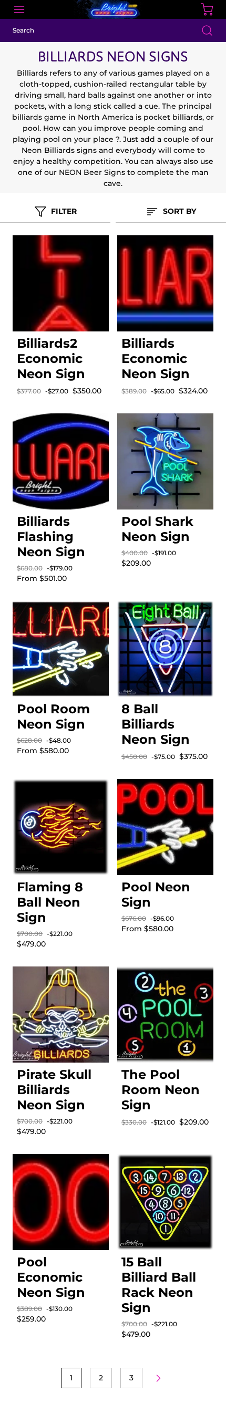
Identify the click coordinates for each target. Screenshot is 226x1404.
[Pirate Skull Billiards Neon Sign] (61, 1014)
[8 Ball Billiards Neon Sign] (165, 649)
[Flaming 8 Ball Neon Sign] (61, 827)
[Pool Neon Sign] (165, 827)
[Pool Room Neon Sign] (61, 649)
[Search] (201, 30)
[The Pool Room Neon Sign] (165, 1014)
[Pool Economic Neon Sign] (61, 1202)
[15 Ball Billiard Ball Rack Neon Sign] (165, 1202)
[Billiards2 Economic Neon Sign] (61, 283)
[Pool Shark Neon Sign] (165, 461)
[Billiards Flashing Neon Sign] (61, 461)
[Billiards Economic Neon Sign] (165, 283)
